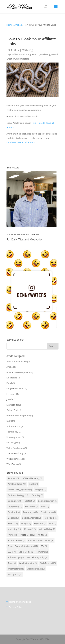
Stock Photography (37, 557)
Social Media (26, 551)
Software (42, 551)
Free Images (30, 512)
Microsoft (30, 529)
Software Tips (13, 426)
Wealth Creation (28, 563)
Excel (45, 506)
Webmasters (22, 58)
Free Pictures (48, 512)
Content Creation (47, 501)
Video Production (15, 447)
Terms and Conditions (20, 601)
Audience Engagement (20, 489)
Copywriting (15, 506)
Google (13, 517)
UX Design (11, 442)
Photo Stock (27, 534)
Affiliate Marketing (21, 54)
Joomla (9, 399)
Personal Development (18, 415)
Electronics (11, 377)
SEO (8, 420)
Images (26, 523)
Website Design (35, 568)
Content (29, 501)
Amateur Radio (17, 484)
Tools (12, 563)
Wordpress (14, 574)
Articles (18, 24)
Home (9, 24)
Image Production (15, 388)
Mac (52, 523)
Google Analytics (31, 517)
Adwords (13, 478)
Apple (33, 484)
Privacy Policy (15, 607)
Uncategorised (13, 437)
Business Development (18, 372)
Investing (11, 393)
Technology (12, 431)
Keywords (40, 523)
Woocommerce (14, 458)
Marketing (27, 50)
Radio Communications (40, 540)
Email (9, 383)
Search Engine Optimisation (23, 546)
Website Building (14, 453)
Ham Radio (50, 517)
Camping (37, 495)
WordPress (12, 464)
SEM (44, 546)
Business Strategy (18, 495)
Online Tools (12, 410)
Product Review (16, 540)
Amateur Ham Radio (16, 361)
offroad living (47, 529)
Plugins (42, 534)
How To (35, 54)
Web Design (48, 563)
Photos (12, 534)
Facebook (14, 512)
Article (9, 366)
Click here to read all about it (20, 142)
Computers (14, 501)
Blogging (40, 489)
